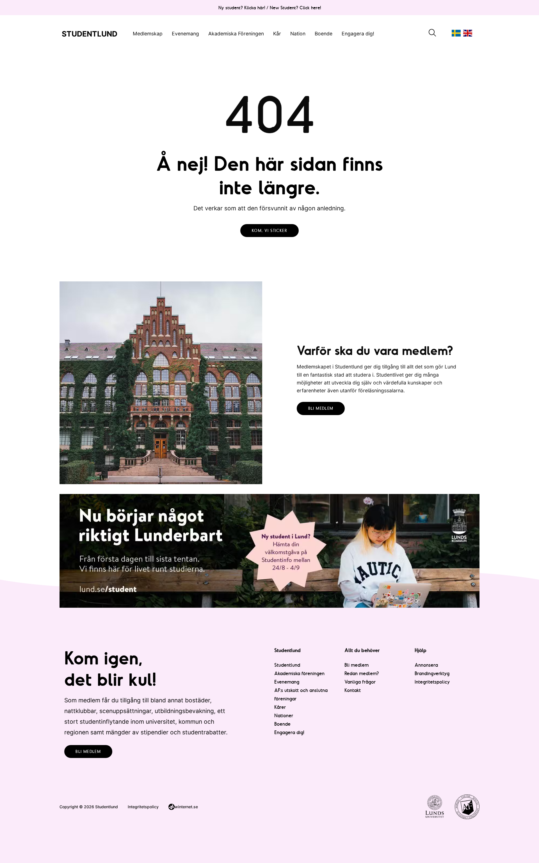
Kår (277, 33)
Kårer (280, 707)
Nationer (283, 715)
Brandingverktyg (432, 673)
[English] (467, 33)
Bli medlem (321, 408)
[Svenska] (456, 33)
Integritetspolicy (432, 682)
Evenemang (185, 33)
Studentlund (287, 665)
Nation (297, 33)
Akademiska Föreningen (236, 33)
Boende (323, 33)
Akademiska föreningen (299, 673)
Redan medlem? (361, 673)
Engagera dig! (358, 33)
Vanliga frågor (360, 682)
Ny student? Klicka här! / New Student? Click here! (269, 7)
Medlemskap (148, 33)
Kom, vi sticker (269, 230)
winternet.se (186, 806)
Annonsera (426, 665)
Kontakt (352, 690)
